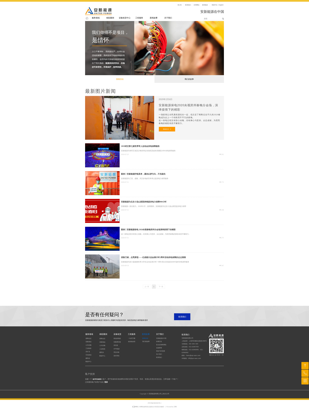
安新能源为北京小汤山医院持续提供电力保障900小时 (143, 202)
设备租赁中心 (124, 18)
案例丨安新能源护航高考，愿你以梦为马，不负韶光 (143, 174)
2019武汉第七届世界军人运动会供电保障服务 (140, 146)
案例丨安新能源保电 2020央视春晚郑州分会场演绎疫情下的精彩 (148, 229)
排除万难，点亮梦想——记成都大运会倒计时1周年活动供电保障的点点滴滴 (153, 257)
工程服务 (139, 18)
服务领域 (96, 18)
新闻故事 (154, 18)
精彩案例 (110, 18)
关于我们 (168, 18)
